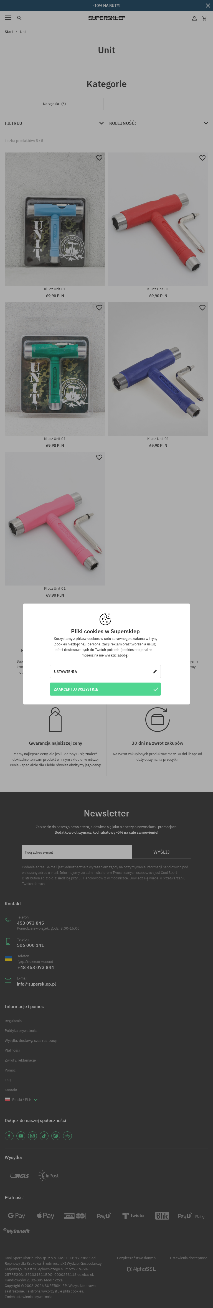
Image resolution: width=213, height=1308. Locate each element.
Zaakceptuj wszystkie (76, 689)
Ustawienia (65, 671)
